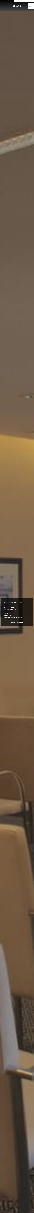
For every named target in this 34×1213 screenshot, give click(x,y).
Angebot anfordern (17, 622)
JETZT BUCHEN (31, 6)
